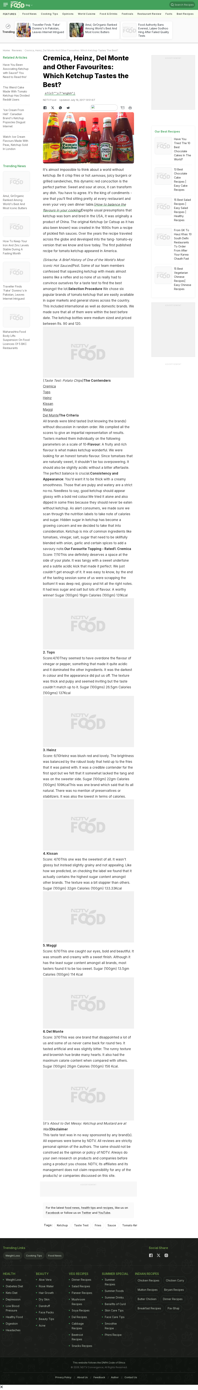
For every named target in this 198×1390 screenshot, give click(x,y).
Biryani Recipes (174, 1289)
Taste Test (81, 1225)
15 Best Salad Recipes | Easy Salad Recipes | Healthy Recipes (182, 210)
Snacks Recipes (82, 1345)
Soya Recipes (81, 1310)
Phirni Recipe (113, 1334)
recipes (108, 1208)
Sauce (112, 1225)
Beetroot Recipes (77, 1337)
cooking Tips (49, 13)
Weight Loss (12, 1255)
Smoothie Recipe (111, 1326)
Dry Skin (44, 1299)
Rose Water (46, 1286)
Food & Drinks (109, 13)
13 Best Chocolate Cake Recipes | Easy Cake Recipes (181, 179)
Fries (98, 1225)
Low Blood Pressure (12, 1308)
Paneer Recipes (82, 1292)
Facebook (53, 1213)
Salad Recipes (81, 1286)
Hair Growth (46, 1292)
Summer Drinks (114, 1297)
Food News (29, 13)
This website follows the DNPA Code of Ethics (99, 1362)
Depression (13, 1299)
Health (9, 1274)
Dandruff (44, 1306)
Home (6, 50)
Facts (169, 13)
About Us (82, 1377)
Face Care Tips (115, 1317)
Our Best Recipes (167, 131)
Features (9, 14)
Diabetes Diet (14, 1286)
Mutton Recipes (148, 1289)
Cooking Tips (34, 1255)
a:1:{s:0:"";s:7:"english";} (60, 93)
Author (115, 1377)
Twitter (86, 1213)
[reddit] (68, 107)
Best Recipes (185, 13)
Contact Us (131, 1377)
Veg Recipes (78, 1274)
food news (72, 1208)
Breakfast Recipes (149, 1308)
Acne (42, 1325)
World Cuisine (87, 13)
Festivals (127, 13)
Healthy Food (14, 1317)
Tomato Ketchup (133, 1225)
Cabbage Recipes (78, 1326)
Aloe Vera (45, 1279)
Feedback (99, 1377)
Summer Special (115, 1274)
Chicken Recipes (148, 1280)
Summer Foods (114, 1290)
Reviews (17, 50)
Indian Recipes (147, 1274)
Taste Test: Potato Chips (63, 380)
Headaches (13, 1330)
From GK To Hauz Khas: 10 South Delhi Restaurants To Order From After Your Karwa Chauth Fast (183, 244)
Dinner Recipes (81, 1279)
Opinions (68, 13)
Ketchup (62, 1225)
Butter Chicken (147, 1299)
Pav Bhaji (173, 1308)
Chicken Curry (175, 1280)
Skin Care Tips (114, 1310)
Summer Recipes (110, 1282)
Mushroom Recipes (78, 1302)
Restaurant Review (149, 13)
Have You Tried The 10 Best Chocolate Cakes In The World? (182, 149)
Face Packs (46, 1312)
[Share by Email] (122, 107)
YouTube (104, 1213)
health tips (88, 1208)
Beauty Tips (46, 1319)
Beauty (42, 1274)
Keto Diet (11, 1292)
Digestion (12, 1323)
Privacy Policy (63, 1377)
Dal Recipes (79, 1317)
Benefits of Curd (115, 1304)
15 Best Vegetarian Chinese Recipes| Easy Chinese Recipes (182, 279)
